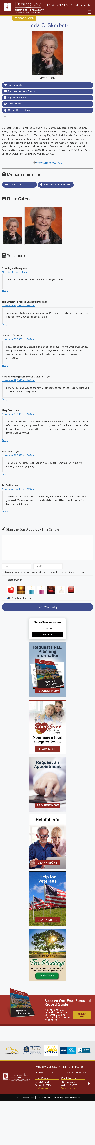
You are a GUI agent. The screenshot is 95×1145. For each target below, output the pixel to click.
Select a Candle (15, 580)
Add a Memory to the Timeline (21, 91)
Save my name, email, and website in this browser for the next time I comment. (45, 572)
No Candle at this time (19, 598)
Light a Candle (15, 85)
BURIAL (66, 1067)
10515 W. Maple (68, 1082)
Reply (5, 291)
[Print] (5, 118)
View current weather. (49, 162)
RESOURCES (57, 1073)
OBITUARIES (82, 1073)
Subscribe (47, 635)
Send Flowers (14, 104)
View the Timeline (17, 185)
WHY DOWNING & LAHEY (48, 1067)
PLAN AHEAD (42, 1073)
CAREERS (69, 1073)
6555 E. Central (42, 1082)
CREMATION (77, 1067)
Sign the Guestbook (17, 98)
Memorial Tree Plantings (19, 110)
